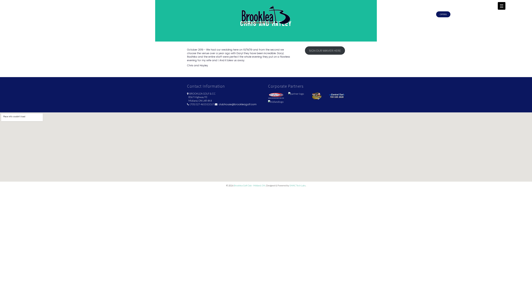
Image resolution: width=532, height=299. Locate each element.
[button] (443, 14)
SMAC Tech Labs (298, 185)
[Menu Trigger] (501, 6)
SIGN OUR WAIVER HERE (325, 50)
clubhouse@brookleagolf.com (236, 104)
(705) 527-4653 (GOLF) (201, 104)
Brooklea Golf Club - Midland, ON (249, 185)
